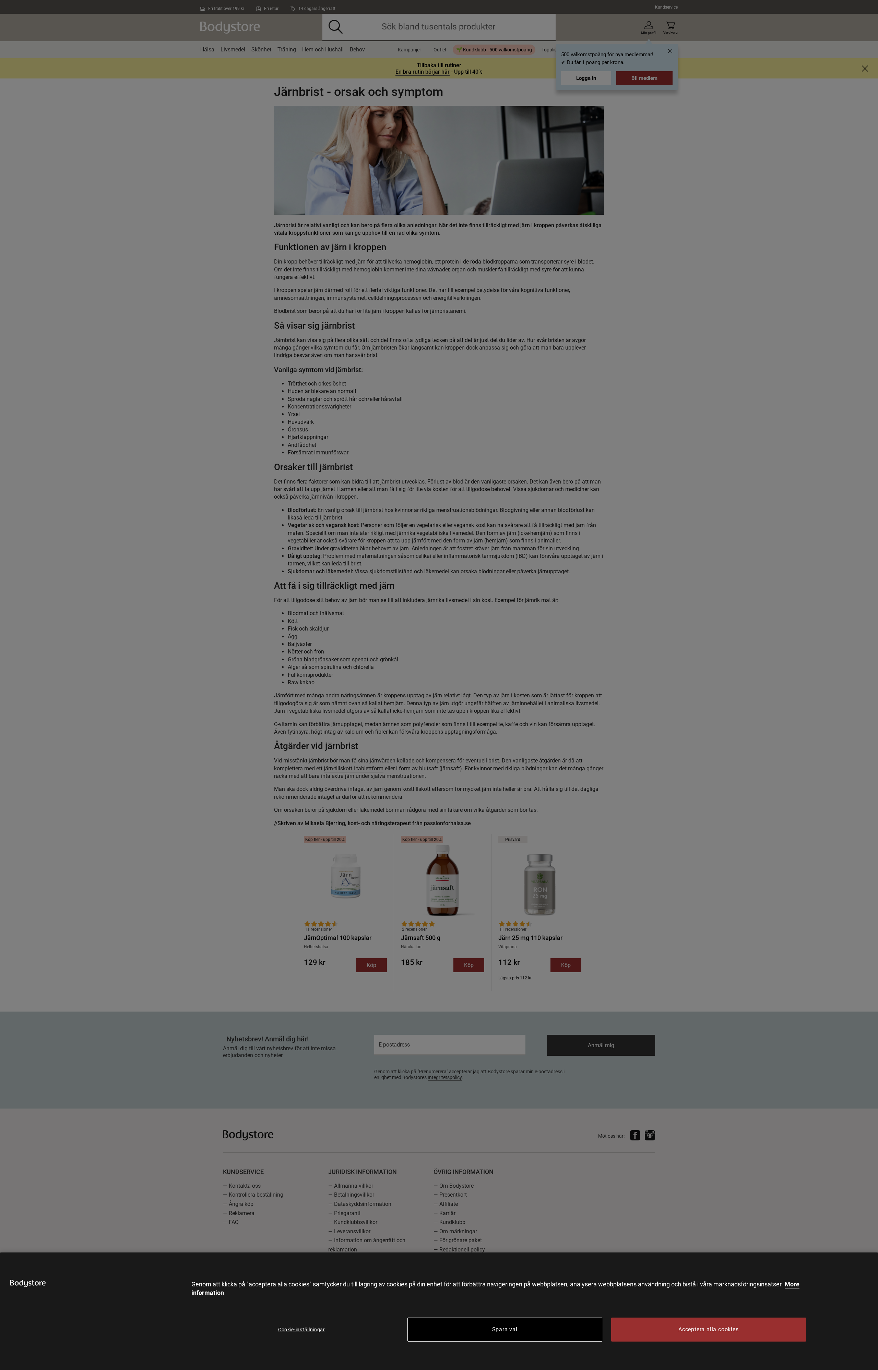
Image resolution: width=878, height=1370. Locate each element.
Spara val (505, 1329)
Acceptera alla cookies (708, 1329)
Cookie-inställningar (301, 1329)
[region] (439, 1311)
